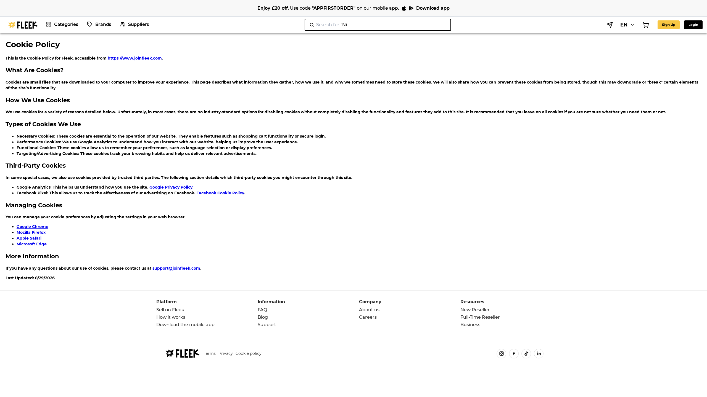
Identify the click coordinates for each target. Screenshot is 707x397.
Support (267, 324)
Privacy (225, 353)
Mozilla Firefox (31, 232)
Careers (368, 317)
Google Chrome (32, 226)
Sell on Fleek (170, 309)
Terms (210, 353)
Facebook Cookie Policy (220, 193)
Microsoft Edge (32, 244)
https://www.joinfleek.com (135, 58)
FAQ (262, 309)
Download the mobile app (185, 324)
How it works (170, 317)
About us (369, 309)
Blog (263, 317)
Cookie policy (249, 353)
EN (624, 25)
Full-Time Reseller (480, 317)
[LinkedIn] (539, 353)
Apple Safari (29, 238)
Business (470, 324)
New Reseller (475, 309)
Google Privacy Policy (170, 187)
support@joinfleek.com (176, 268)
